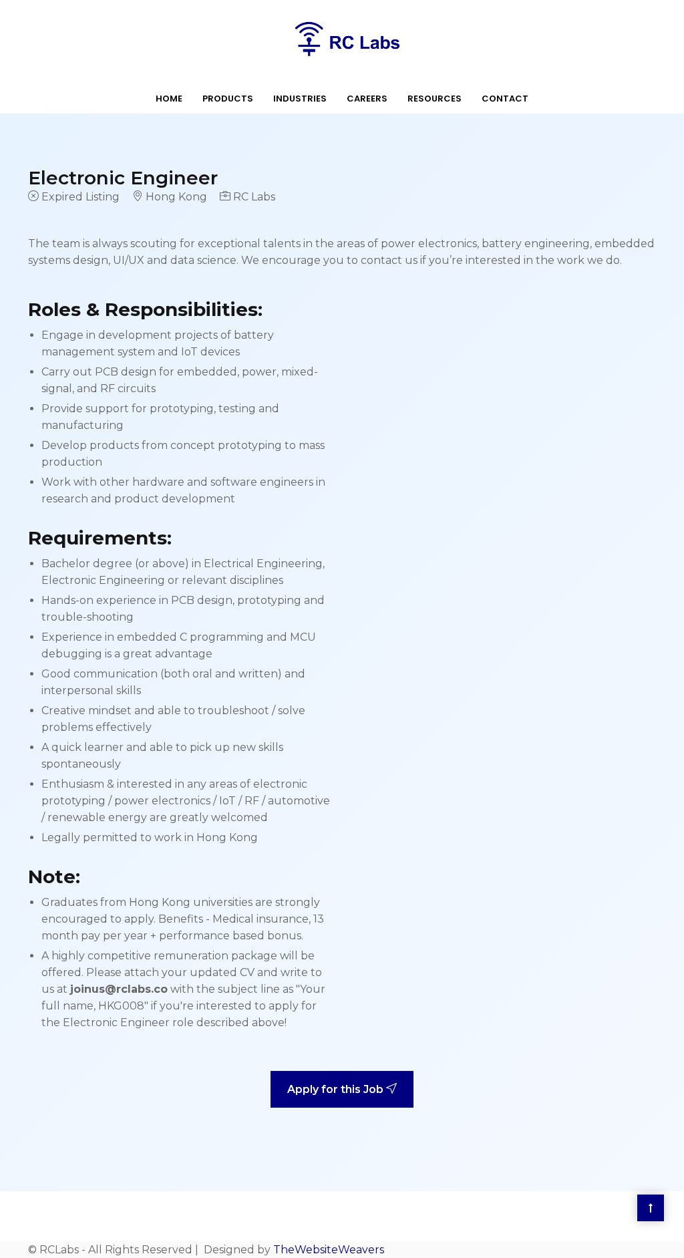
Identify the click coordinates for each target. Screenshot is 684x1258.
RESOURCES (434, 98)
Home (169, 98)
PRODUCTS (227, 98)
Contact (505, 98)
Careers (367, 98)
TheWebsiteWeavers (328, 1249)
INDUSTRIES (300, 98)
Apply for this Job (336, 1089)
